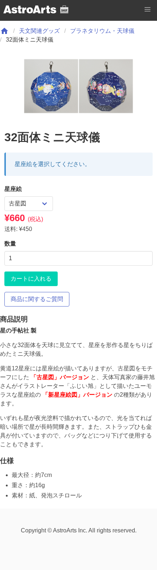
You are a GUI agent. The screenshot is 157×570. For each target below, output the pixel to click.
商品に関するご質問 (37, 299)
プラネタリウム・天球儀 (102, 31)
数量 (10, 243)
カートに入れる (31, 279)
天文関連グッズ (39, 31)
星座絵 (13, 189)
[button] (147, 9)
